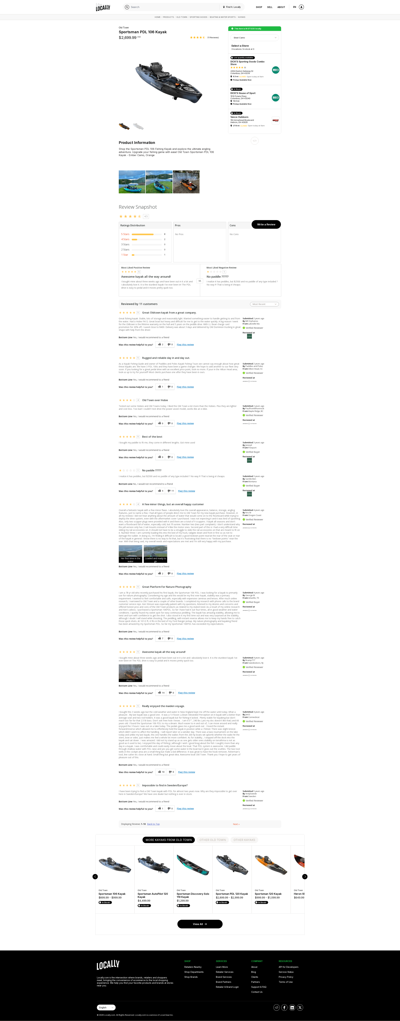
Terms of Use (286, 982)
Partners (255, 982)
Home (157, 17)
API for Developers (288, 967)
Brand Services (224, 977)
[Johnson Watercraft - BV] (249, 381)
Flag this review (185, 344)
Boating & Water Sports (223, 17)
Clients (254, 977)
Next (236, 824)
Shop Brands (191, 977)
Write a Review (266, 224)
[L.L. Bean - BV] (249, 336)
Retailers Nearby (193, 967)
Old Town (181, 17)
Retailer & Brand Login (227, 987)
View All (198, 924)
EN (294, 7)
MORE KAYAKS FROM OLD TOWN (169, 840)
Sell (269, 7)
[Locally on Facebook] (284, 1007)
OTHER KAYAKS (244, 840)
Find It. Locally (233, 7)
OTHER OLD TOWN (213, 840)
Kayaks (241, 17)
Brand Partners (223, 982)
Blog (253, 972)
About (281, 7)
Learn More (222, 967)
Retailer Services (224, 972)
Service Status (286, 972)
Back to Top (153, 824)
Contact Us (256, 992)
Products (168, 17)
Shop (259, 7)
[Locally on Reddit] (276, 1007)
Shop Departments (194, 972)
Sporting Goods (198, 17)
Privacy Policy (286, 977)
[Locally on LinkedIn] (292, 1007)
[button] (124, 127)
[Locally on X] (300, 1007)
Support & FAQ (258, 987)
